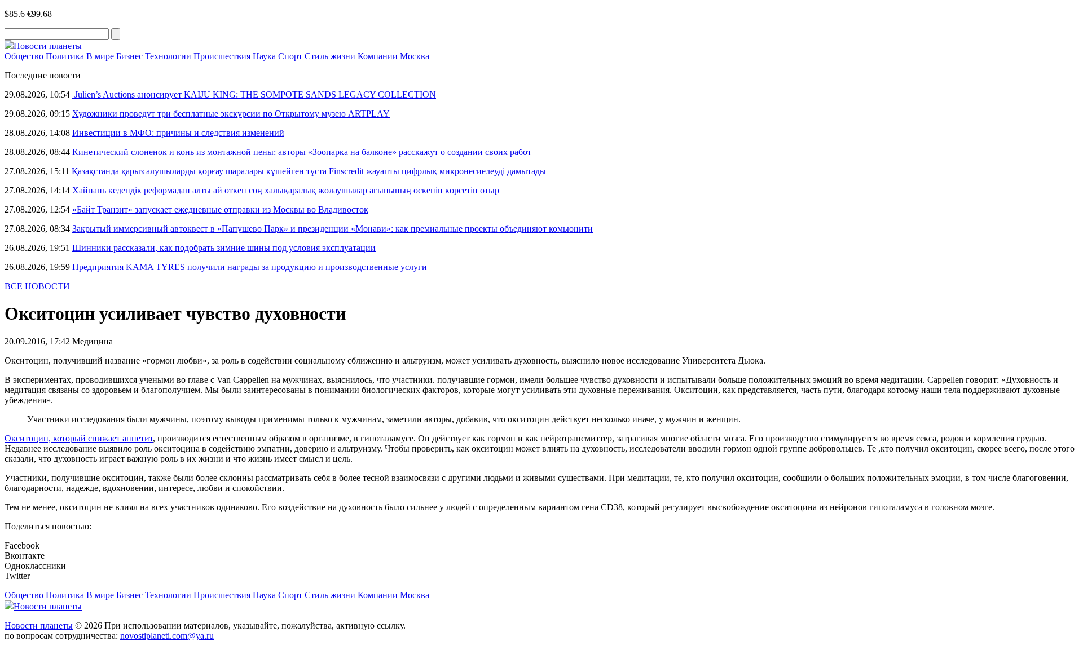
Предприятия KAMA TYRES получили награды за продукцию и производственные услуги (249, 267)
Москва (414, 56)
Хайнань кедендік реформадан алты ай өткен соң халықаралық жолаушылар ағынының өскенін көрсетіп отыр (285, 190)
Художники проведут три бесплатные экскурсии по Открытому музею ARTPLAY (231, 113)
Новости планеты (39, 625)
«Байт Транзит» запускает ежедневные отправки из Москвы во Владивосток (220, 209)
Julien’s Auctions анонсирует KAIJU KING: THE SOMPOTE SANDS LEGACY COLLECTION (254, 94)
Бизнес (129, 56)
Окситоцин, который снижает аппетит (79, 438)
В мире (100, 56)
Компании (378, 56)
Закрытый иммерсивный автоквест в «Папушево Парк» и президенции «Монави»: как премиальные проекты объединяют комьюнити (332, 228)
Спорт (290, 56)
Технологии (168, 56)
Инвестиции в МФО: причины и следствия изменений (178, 133)
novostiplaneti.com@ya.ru (167, 635)
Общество (24, 56)
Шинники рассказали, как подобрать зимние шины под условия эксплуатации (224, 248)
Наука (264, 56)
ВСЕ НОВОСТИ (37, 286)
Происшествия (221, 56)
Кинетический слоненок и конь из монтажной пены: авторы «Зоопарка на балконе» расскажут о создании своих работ (301, 152)
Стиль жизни (330, 56)
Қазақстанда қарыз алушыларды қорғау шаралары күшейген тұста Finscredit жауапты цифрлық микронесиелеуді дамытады (309, 171)
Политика (65, 56)
